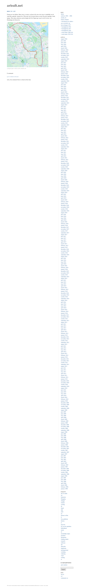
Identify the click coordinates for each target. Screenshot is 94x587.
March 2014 (64, 309)
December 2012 (65, 337)
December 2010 (65, 381)
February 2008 (64, 443)
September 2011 (65, 364)
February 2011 (64, 377)
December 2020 (65, 163)
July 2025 (63, 63)
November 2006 (65, 470)
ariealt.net (15, 5)
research (63, 541)
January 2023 (64, 117)
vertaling (63, 552)
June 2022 (63, 130)
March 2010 (64, 397)
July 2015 (63, 280)
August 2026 (64, 39)
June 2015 (63, 282)
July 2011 (63, 368)
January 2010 (64, 401)
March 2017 (64, 244)
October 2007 (64, 450)
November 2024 (65, 77)
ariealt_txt (63, 18)
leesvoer (63, 524)
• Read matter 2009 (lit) (67, 32)
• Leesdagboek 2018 (66, 30)
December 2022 (65, 119)
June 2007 (63, 457)
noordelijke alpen (65, 534)
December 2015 (65, 271)
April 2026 (63, 46)
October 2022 (64, 123)
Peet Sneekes (64, 565)
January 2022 (64, 139)
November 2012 (65, 339)
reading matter (64, 539)
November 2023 (65, 99)
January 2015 (64, 291)
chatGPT (63, 501)
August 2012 (64, 344)
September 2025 (65, 59)
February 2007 (64, 465)
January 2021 (64, 161)
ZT (61, 559)
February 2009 (64, 421)
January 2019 (64, 203)
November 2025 (65, 55)
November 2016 (65, 251)
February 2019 (64, 201)
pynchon (63, 535)
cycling (8, 68)
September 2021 (65, 147)
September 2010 (65, 386)
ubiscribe (63, 546)
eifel (62, 512)
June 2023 (63, 108)
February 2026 (64, 50)
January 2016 (64, 269)
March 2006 (64, 485)
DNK (62, 510)
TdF (61, 544)
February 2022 (64, 137)
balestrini (63, 497)
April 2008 (63, 439)
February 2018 (64, 223)
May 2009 (63, 415)
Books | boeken (65, 19)
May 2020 (63, 176)
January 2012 (64, 357)
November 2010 (65, 383)
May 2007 (63, 459)
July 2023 (63, 106)
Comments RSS (64, 578)
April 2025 (63, 68)
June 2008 (63, 436)
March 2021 (64, 158)
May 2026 (63, 44)
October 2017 (64, 231)
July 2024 (63, 84)
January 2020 (64, 183)
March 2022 (64, 136)
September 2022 (65, 125)
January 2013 (64, 335)
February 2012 (64, 355)
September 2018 (65, 211)
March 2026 (64, 48)
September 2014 (65, 298)
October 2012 (64, 340)
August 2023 (64, 105)
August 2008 (64, 432)
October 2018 (64, 209)
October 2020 (64, 167)
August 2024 (64, 83)
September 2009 (65, 408)
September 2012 (65, 342)
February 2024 (64, 94)
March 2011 (64, 375)
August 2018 (64, 212)
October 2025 (64, 57)
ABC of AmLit (64, 493)
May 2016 (63, 262)
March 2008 (64, 441)
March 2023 (64, 114)
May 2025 (63, 66)
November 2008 (65, 426)
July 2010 (63, 390)
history (63, 521)
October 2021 (64, 145)
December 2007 (65, 446)
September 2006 (65, 474)
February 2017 (64, 245)
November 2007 (65, 448)
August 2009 (64, 410)
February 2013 (64, 333)
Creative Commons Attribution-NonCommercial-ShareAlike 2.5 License (30, 585)
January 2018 (64, 225)
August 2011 (64, 366)
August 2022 (64, 127)
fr (61, 517)
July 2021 (63, 150)
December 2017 (65, 227)
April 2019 (63, 198)
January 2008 (64, 445)
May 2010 (63, 393)
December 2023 (65, 97)
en (61, 513)
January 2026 (64, 52)
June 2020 (63, 174)
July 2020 (63, 172)
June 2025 (63, 64)
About (62, 14)
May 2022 (63, 132)
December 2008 (65, 425)
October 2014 (64, 297)
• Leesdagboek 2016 (66, 27)
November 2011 (65, 361)
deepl (62, 508)
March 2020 (64, 180)
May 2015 (63, 284)
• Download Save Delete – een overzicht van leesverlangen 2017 (67, 23)
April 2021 (63, 156)
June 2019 (63, 196)
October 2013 (64, 319)
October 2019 (64, 189)
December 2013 (65, 315)
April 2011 (63, 373)
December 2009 (65, 403)
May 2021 (63, 154)
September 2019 (65, 191)
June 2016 (63, 260)
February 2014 (64, 311)
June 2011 (63, 370)
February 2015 (64, 289)
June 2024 (63, 86)
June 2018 (63, 216)
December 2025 (65, 53)
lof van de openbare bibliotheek (66, 527)
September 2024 (65, 81)
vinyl (62, 555)
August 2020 (64, 170)
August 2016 (64, 256)
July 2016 (63, 258)
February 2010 (64, 399)
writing (63, 557)
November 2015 (65, 273)
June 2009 (63, 414)
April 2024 (63, 90)
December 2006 (65, 468)
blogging (63, 499)
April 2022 (63, 134)
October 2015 (64, 275)
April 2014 (63, 308)
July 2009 (63, 412)
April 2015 (63, 286)
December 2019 (65, 185)
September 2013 (65, 320)
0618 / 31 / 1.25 (11, 11)
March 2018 (64, 222)
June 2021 (63, 152)
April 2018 (63, 220)
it (61, 523)
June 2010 (63, 392)
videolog (63, 554)
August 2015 (64, 278)
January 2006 (64, 489)
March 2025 (64, 70)
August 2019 (64, 192)
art (61, 495)
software (63, 543)
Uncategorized (64, 550)
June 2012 (63, 348)
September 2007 (65, 452)
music (62, 530)
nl (10, 68)
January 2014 (64, 313)
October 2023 (64, 101)
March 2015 (64, 287)
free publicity (64, 519)
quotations (63, 537)
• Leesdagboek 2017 (66, 29)
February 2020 (64, 181)
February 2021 (64, 159)
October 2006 (64, 472)
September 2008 (65, 430)
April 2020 (63, 178)
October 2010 (64, 384)
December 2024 (65, 75)
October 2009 (64, 406)
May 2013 (63, 328)
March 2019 (64, 200)
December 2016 (65, 249)
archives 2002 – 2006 (66, 16)
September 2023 (65, 103)
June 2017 (63, 238)
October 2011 (64, 362)
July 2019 (63, 194)
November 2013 (65, 317)
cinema (63, 502)
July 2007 (63, 456)
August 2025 (64, 61)
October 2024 (64, 79)
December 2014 (65, 293)
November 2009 (65, 404)
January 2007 (64, 467)
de (61, 506)
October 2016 (64, 253)
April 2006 (63, 483)
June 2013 (63, 326)
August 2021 (64, 148)
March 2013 (64, 331)
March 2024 (64, 92)
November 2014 (65, 295)
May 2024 (63, 88)
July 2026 (63, 41)
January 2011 (64, 379)
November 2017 (65, 229)
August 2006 (64, 476)
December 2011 (65, 359)
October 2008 (64, 428)
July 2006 (63, 478)
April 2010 (63, 395)
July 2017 (63, 236)
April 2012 (63, 351)
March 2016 (64, 265)
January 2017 (64, 247)
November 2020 (65, 165)
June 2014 (63, 304)
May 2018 (63, 218)
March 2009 (64, 419)
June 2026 (63, 42)
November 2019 (65, 187)
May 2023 (63, 110)
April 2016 (63, 264)
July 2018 (63, 214)
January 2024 (64, 95)
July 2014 (63, 302)
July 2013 (63, 324)
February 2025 (64, 72)
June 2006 (63, 479)
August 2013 (64, 322)
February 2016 (64, 267)
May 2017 (63, 240)
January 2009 (64, 423)
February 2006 (64, 487)
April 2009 (63, 417)
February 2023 (64, 116)
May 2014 (63, 306)
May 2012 (63, 350)
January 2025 (64, 74)
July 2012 (63, 346)
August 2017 (64, 234)
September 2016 (65, 255)
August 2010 (64, 388)
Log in (62, 574)
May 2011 (63, 372)
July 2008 (63, 434)
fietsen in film (64, 515)
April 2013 (63, 329)
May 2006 (63, 481)
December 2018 (65, 205)
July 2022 (63, 128)
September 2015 (65, 276)
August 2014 (64, 300)
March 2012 (64, 353)
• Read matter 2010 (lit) (67, 34)
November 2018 (65, 207)
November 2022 (65, 121)
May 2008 (63, 437)
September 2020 (65, 169)
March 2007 (64, 463)
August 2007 (64, 454)
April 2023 (63, 112)
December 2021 (65, 141)
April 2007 (63, 461)
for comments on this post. (13, 76)
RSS (61, 576)
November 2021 (65, 143)
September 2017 (65, 233)
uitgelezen (63, 548)
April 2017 (63, 242)
